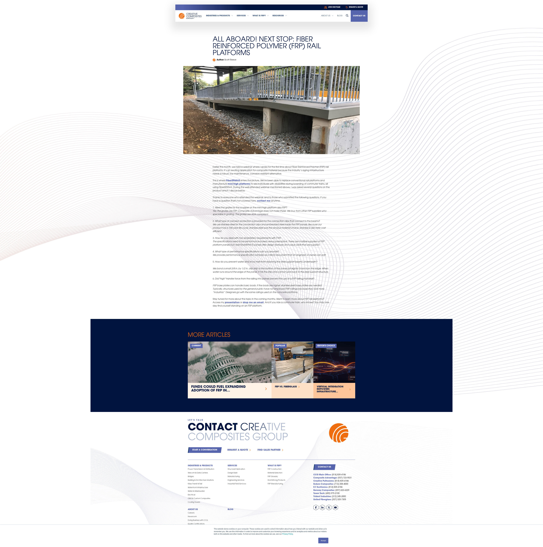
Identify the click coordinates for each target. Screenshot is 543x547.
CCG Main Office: (322, 475)
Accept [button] (323, 540)
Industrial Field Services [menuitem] (237, 484)
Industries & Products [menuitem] (200, 466)
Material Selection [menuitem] (275, 473)
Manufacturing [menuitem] (234, 476)
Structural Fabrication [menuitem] (236, 469)
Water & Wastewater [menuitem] (196, 491)
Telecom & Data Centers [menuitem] (198, 473)
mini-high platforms (239, 184)
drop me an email (253, 302)
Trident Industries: (322, 496)
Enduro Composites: (323, 484)
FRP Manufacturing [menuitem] (275, 484)
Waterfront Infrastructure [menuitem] (198, 487)
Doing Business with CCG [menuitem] (198, 520)
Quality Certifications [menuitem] (196, 524)
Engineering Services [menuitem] (236, 480)
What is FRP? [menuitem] (274, 466)
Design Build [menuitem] (232, 473)
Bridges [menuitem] (191, 476)
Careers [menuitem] (191, 513)
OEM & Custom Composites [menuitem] (199, 498)
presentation (232, 302)
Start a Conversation (204, 450)
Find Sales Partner (269, 450)
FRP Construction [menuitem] (274, 469)
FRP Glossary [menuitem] (273, 476)
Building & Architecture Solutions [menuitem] (201, 480)
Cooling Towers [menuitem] (194, 502)
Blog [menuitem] (230, 509)
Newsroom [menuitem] (192, 517)
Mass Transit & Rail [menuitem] (195, 484)
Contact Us (359, 16)
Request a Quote (237, 450)
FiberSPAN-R (233, 181)
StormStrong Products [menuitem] (276, 480)
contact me (263, 201)
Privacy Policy (287, 534)
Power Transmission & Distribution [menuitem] (201, 469)
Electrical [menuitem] (191, 495)
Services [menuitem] (232, 466)
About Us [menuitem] (193, 509)
